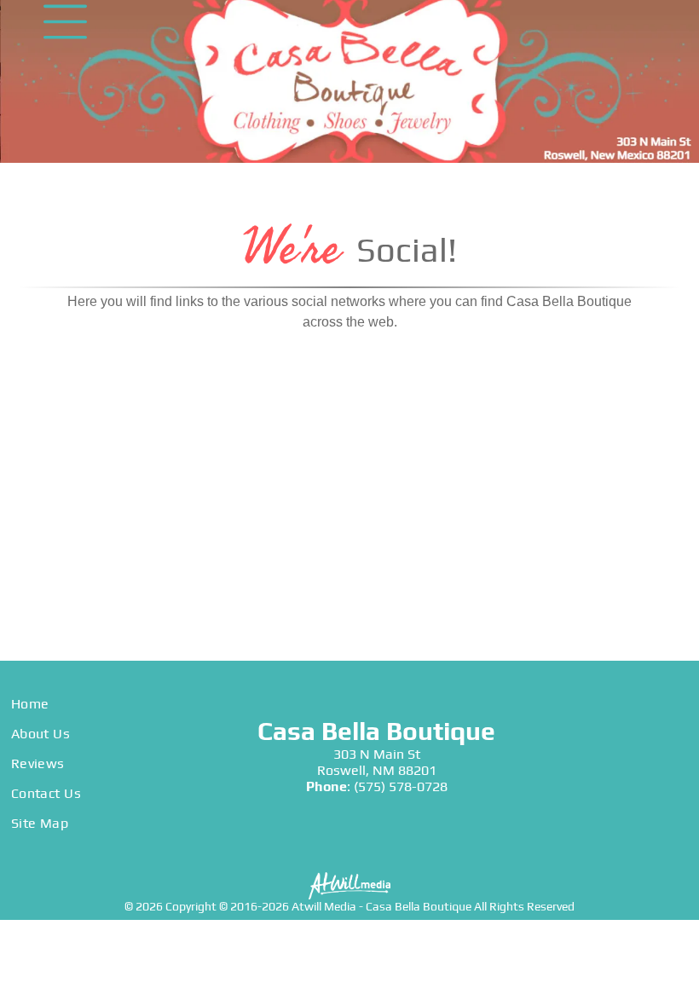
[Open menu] (65, 21)
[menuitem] (116, 704)
